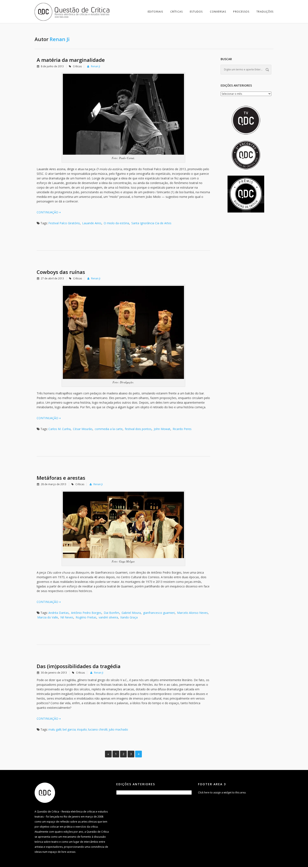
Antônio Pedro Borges (86, 613)
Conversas (218, 11)
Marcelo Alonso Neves (192, 613)
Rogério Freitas (86, 617)
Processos (241, 11)
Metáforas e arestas (61, 477)
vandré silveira (108, 617)
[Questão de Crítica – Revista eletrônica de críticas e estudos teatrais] (72, 11)
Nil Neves (66, 617)
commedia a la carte (109, 429)
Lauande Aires (91, 223)
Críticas (176, 11)
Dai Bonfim (111, 613)
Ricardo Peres (182, 429)
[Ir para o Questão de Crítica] (45, 792)
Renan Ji (95, 66)
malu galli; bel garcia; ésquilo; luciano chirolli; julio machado (88, 729)
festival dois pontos (138, 429)
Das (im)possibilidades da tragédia (78, 666)
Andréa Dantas (58, 613)
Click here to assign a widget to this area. (222, 792)
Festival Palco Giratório (64, 223)
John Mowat (162, 429)
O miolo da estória (116, 223)
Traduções (264, 11)
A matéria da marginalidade (71, 59)
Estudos (196, 11)
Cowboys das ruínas (61, 271)
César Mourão (82, 429)
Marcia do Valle (47, 617)
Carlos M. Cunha (59, 429)
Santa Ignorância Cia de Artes (151, 223)
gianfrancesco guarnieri (159, 613)
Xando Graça (129, 617)
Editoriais (155, 11)
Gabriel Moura (131, 613)
